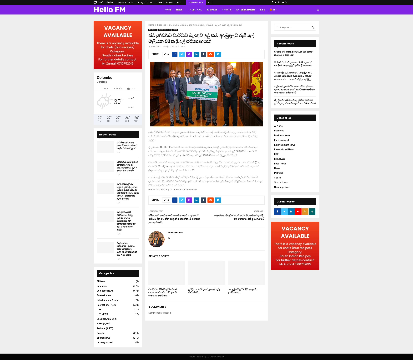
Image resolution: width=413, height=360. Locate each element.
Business (211, 9)
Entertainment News (107, 300)
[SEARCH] (312, 27)
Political (196, 9)
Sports (227, 9)
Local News (103, 319)
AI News (101, 281)
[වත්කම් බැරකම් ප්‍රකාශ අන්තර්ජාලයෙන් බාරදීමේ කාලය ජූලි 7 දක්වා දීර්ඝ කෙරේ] (105, 166)
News (179, 9)
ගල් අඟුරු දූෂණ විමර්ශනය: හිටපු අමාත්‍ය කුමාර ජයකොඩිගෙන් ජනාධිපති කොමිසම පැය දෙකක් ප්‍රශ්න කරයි (126, 221)
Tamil (178, 2)
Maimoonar (156, 46)
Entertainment (245, 9)
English (169, 2)
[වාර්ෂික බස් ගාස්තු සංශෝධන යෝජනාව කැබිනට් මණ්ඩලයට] (105, 147)
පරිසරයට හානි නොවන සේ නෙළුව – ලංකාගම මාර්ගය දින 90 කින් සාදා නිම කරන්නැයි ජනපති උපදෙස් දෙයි (174, 219)
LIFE (262, 9)
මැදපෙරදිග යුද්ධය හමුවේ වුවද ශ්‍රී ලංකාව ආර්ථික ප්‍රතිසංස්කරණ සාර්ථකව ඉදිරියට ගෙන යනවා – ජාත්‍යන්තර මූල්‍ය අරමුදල (128, 191)
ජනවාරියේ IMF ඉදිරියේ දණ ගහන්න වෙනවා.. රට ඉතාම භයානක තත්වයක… (162, 292)
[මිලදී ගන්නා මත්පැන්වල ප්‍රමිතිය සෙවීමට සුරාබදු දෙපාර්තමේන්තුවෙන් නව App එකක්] (105, 247)
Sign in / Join (146, 2)
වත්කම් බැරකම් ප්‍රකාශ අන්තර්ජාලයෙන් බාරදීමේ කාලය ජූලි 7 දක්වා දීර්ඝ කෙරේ (127, 166)
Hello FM (110, 9)
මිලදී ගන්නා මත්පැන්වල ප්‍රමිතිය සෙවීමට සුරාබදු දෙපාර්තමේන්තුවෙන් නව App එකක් (127, 249)
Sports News (103, 337)
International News (106, 305)
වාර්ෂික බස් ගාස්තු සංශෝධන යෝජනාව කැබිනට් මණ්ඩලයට (127, 145)
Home (168, 9)
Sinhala (160, 2)
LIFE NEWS (102, 314)
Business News (165, 30)
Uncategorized (105, 342)
